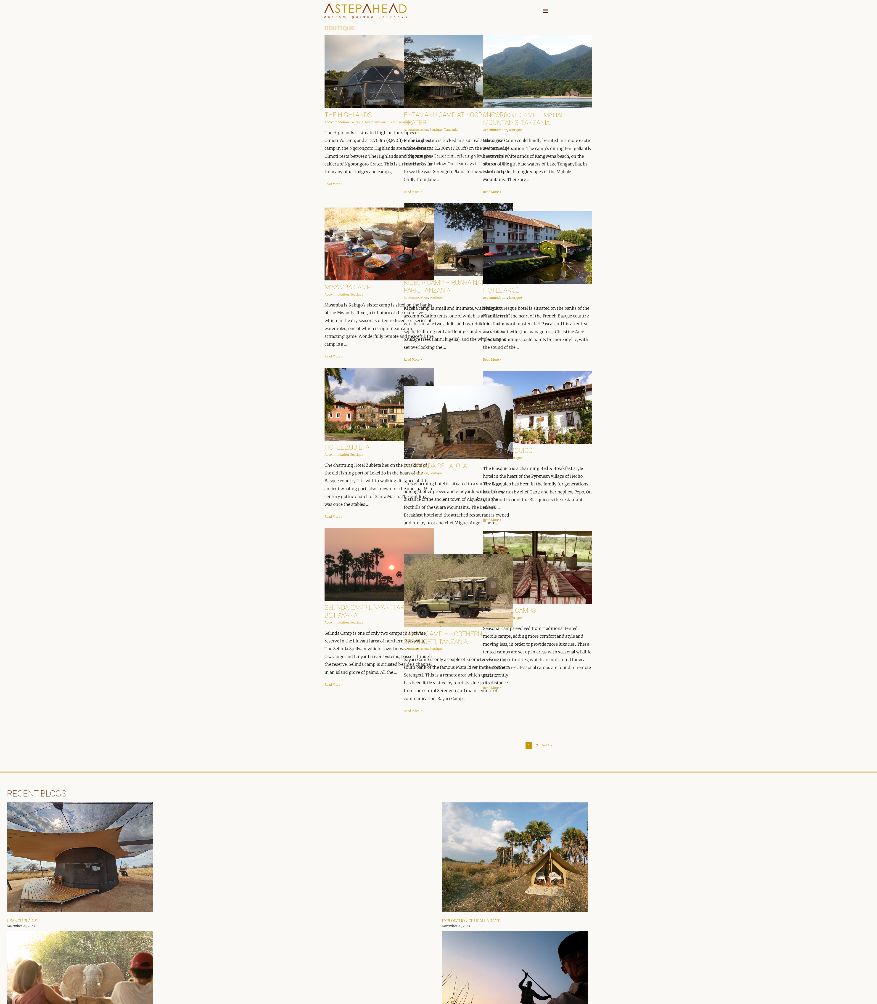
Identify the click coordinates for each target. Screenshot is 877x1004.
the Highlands (348, 115)
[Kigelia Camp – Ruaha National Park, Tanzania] (458, 239)
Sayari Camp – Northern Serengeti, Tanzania (443, 637)
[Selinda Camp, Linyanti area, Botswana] (379, 564)
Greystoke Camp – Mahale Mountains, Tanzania (525, 119)
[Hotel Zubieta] (379, 404)
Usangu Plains (22, 920)
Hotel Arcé (501, 290)
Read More (333, 184)
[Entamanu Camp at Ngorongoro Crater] (458, 71)
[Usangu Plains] (80, 857)
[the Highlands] (379, 71)
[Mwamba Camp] (379, 244)
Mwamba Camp (347, 287)
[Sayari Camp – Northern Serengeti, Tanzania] (458, 590)
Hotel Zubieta (347, 447)
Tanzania (451, 130)
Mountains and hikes (380, 122)
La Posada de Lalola (435, 466)
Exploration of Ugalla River (471, 920)
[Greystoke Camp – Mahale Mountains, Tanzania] (537, 71)
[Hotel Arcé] (537, 247)
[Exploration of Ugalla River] (515, 857)
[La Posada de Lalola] (458, 422)
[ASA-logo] (365, 5)
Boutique (356, 122)
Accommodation (337, 122)
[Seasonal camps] (537, 567)
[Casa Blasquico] (537, 407)
